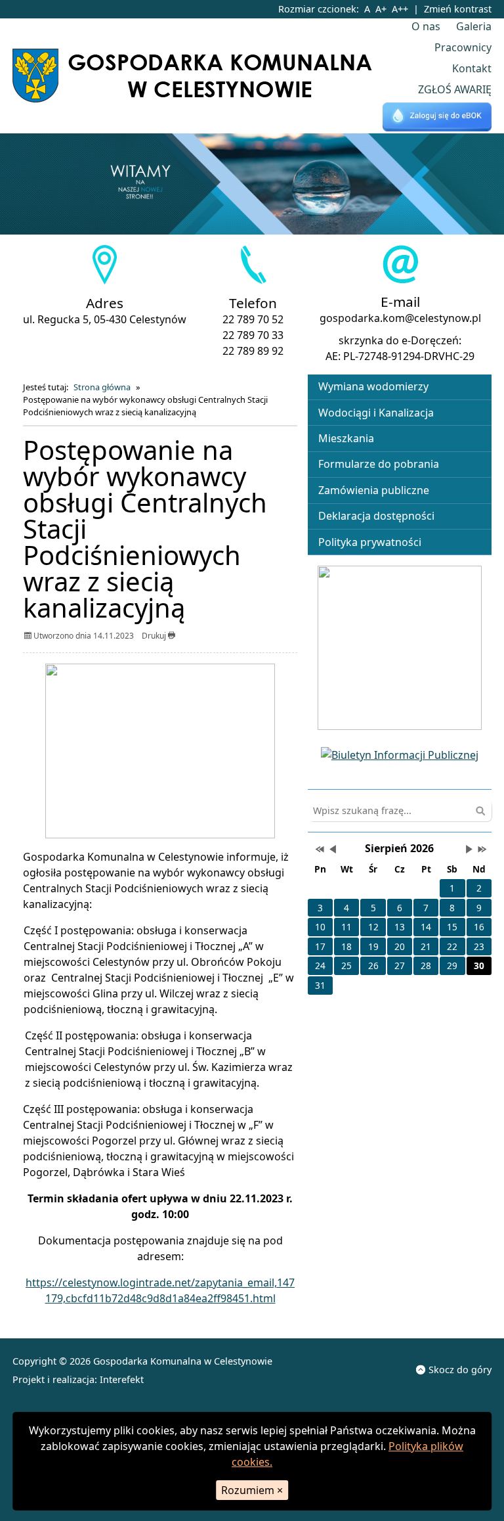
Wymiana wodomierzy (373, 386)
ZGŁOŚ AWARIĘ (455, 89)
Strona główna (102, 387)
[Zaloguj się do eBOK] (437, 117)
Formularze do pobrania (378, 464)
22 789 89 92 (253, 351)
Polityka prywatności (369, 542)
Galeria (474, 26)
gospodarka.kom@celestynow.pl (400, 318)
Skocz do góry (460, 1369)
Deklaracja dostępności (376, 516)
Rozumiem (252, 1490)
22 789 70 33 (253, 335)
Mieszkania (346, 438)
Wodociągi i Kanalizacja (376, 412)
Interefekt (122, 1379)
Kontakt (472, 68)
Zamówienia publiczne (373, 490)
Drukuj (155, 635)
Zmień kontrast (458, 9)
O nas (425, 26)
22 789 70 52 (253, 319)
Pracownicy (463, 47)
